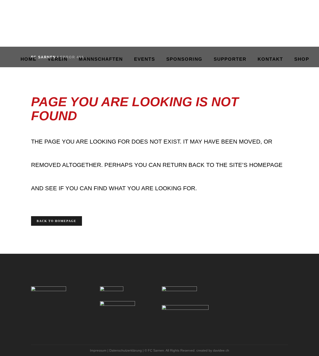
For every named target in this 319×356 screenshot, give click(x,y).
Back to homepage (56, 221)
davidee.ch (221, 350)
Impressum (98, 350)
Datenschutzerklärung (125, 350)
